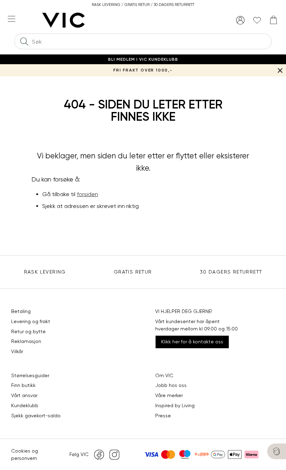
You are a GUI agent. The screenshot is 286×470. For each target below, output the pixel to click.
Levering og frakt (30, 321)
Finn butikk (23, 385)
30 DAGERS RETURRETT (231, 272)
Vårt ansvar (24, 395)
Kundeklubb (24, 405)
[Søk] (24, 41)
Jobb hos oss (171, 385)
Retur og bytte (28, 331)
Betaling (21, 311)
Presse (163, 415)
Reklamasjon (26, 341)
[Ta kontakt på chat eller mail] (276, 451)
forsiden (87, 194)
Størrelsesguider (30, 375)
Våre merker (169, 395)
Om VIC (164, 375)
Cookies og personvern (24, 454)
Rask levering (45, 272)
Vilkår (17, 351)
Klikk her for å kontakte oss (192, 341)
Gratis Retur (133, 272)
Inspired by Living (175, 405)
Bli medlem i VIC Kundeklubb (143, 59)
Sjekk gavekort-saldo (36, 415)
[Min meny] (240, 20)
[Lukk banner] (280, 70)
